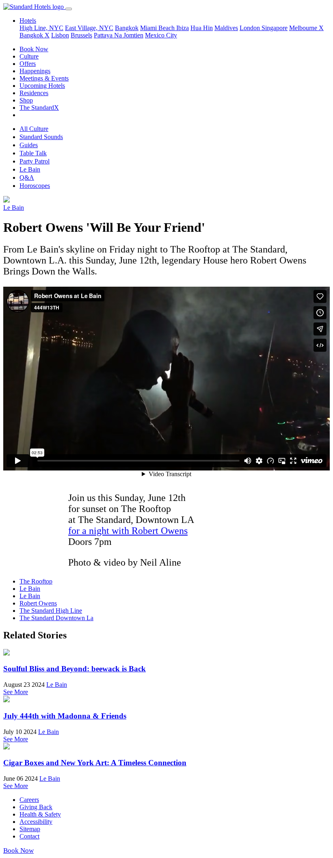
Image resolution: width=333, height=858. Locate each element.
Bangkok (126, 27)
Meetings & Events (44, 78)
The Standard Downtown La (56, 617)
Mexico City (161, 35)
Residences (33, 92)
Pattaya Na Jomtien (118, 35)
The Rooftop (35, 581)
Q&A (26, 177)
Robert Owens (38, 603)
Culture (29, 56)
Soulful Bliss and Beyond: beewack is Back (74, 668)
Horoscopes (34, 185)
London (251, 27)
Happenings (34, 71)
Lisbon (60, 35)
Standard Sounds (41, 136)
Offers (27, 63)
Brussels (81, 35)
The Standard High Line (50, 610)
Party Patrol (34, 161)
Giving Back (35, 807)
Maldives (226, 27)
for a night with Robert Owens (128, 530)
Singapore (275, 27)
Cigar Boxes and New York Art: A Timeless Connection (94, 762)
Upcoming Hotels (42, 85)
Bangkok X (34, 35)
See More (15, 691)
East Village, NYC (89, 27)
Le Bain (29, 169)
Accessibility (35, 821)
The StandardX (39, 107)
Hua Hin (201, 27)
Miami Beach (158, 27)
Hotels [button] (27, 20)
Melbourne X (306, 27)
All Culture (33, 128)
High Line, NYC (41, 27)
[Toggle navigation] (68, 9)
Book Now (33, 49)
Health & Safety (40, 814)
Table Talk (33, 153)
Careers (29, 799)
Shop (26, 100)
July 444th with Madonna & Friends (64, 716)
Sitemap (29, 828)
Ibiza (182, 27)
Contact (29, 836)
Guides (28, 145)
